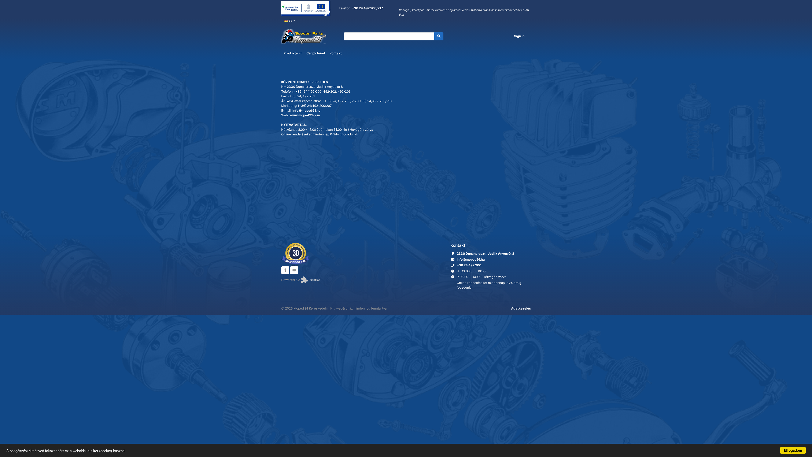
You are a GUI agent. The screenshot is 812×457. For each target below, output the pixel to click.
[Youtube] (294, 270)
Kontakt (336, 53)
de (290, 21)
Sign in (519, 36)
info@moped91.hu (306, 111)
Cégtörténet (315, 53)
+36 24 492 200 (469, 265)
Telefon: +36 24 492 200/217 (360, 8)
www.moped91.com (304, 115)
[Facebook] (285, 270)
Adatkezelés (521, 308)
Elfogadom (793, 450)
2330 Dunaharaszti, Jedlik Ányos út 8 (485, 254)
